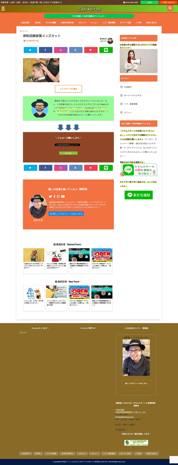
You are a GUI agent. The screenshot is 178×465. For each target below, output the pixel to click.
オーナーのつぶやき (133, 95)
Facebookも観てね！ (88, 328)
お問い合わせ (168, 2)
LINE (149, 2)
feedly (69, 153)
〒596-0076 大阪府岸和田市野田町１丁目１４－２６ (130, 411)
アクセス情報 (50, 22)
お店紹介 (128, 87)
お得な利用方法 (67, 22)
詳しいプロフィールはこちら (67, 213)
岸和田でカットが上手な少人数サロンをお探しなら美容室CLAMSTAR (84, 462)
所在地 (37, 22)
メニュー (94, 22)
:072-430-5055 (131, 2)
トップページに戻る (68, 89)
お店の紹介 (25, 22)
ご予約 (138, 22)
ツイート (22, 332)
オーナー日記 (125, 22)
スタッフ (82, 22)
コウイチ (103, 41)
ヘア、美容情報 (109, 22)
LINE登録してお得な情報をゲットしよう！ (89, 16)
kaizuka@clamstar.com (124, 417)
